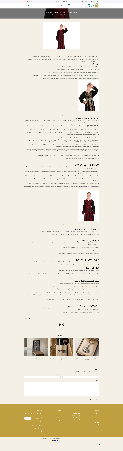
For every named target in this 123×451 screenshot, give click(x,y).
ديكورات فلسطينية (76, 417)
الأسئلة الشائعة (96, 420)
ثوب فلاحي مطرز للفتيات (61, 115)
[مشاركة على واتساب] (60, 324)
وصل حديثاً (66, 5)
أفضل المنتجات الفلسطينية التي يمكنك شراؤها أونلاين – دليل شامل (61, 358)
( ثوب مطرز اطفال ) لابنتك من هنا (84, 312)
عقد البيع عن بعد (96, 424)
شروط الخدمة (58, 418)
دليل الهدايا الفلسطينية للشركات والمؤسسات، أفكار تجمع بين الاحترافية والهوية (87, 358)
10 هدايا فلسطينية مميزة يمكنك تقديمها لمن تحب (36, 358)
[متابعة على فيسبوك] (41, 431)
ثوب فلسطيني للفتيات (61, 224)
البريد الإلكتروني (58, 375)
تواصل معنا (97, 422)
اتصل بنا (59, 420)
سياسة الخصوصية (57, 415)
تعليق (97, 380)
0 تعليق (26, 318)
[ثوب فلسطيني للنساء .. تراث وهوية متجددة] (68, 330)
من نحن (50, 5)
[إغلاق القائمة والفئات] (99, 444)
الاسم (97, 375)
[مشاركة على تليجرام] (63, 324)
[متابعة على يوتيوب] (36, 431)
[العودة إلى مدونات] (61, 330)
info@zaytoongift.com (85, 1)
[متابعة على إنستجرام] (39, 431)
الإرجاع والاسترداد (96, 418)
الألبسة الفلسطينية (76, 413)
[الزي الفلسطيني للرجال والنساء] (55, 330)
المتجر (60, 5)
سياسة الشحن (96, 415)
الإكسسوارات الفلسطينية (75, 415)
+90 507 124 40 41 (94, 1)
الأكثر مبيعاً (72, 5)
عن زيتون (59, 413)
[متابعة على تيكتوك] (34, 431)
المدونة (55, 5)
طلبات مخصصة (77, 419)
